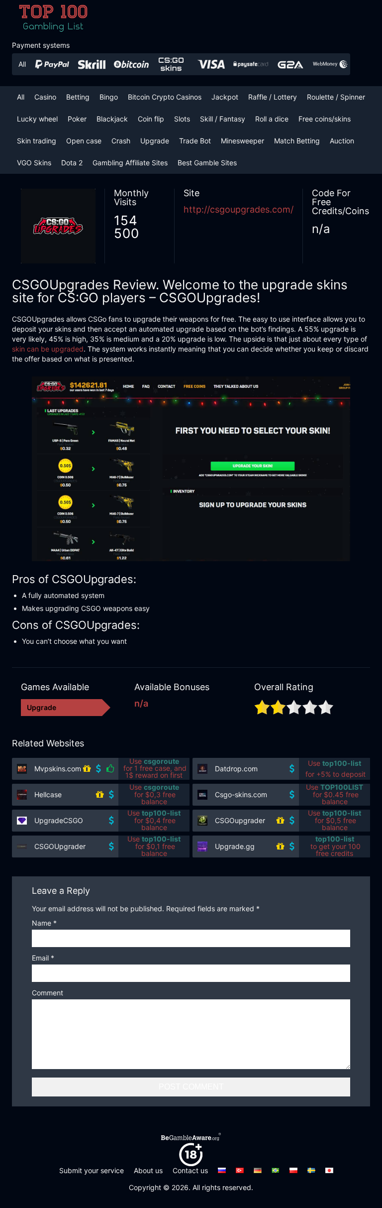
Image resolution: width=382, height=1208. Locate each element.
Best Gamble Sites (207, 162)
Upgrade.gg (235, 846)
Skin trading (36, 140)
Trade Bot (195, 140)
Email (43, 958)
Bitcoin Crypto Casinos (164, 97)
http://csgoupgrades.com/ (238, 209)
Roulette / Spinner (336, 97)
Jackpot (224, 97)
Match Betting (297, 140)
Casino (45, 97)
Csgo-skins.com (241, 794)
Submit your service (91, 1170)
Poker (77, 119)
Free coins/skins (324, 119)
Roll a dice (271, 119)
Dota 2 (72, 162)
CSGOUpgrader (60, 846)
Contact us (190, 1170)
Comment (47, 993)
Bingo (108, 97)
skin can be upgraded (48, 349)
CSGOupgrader (240, 820)
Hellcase (48, 794)
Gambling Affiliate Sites (130, 162)
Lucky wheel (37, 119)
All (20, 97)
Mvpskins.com (57, 768)
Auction (342, 140)
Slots (182, 119)
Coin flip (151, 119)
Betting (78, 97)
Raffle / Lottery (272, 97)
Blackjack (112, 119)
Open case (83, 140)
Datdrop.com (236, 768)
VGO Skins (34, 162)
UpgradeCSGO (58, 820)
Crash (120, 140)
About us (148, 1170)
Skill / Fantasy (222, 119)
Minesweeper (242, 140)
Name (44, 923)
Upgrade (154, 140)
